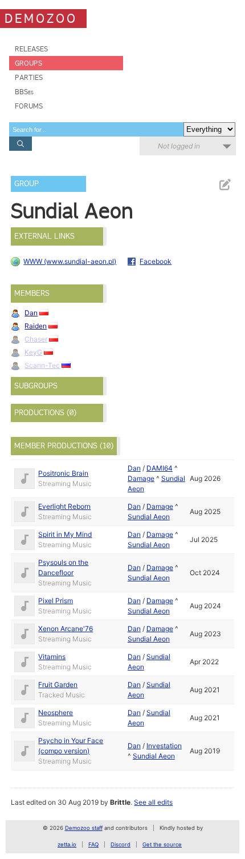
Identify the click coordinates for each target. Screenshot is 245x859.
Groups (28, 63)
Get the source (162, 844)
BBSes (24, 91)
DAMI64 (159, 468)
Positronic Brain (63, 473)
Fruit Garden (57, 684)
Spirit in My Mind (65, 534)
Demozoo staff (84, 828)
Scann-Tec (42, 365)
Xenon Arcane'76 (65, 628)
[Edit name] (224, 184)
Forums (29, 106)
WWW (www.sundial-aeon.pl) (69, 261)
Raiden (35, 326)
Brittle (120, 802)
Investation (164, 745)
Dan (31, 312)
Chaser (35, 339)
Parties (29, 77)
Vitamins (52, 656)
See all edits (153, 802)
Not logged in (179, 146)
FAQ (93, 844)
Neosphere (55, 712)
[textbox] (96, 129)
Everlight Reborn (64, 506)
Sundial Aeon (149, 516)
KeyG (33, 352)
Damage (141, 478)
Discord (120, 844)
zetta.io (67, 844)
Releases (31, 49)
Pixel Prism (55, 600)
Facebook (156, 261)
